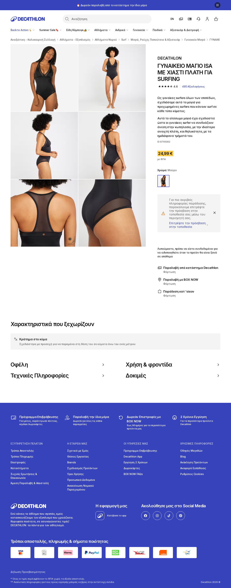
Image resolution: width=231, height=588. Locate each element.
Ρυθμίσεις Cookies (192, 474)
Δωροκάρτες (132, 468)
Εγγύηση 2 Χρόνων (136, 462)
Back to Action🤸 (21, 30)
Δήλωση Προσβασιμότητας (28, 571)
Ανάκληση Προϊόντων (194, 462)
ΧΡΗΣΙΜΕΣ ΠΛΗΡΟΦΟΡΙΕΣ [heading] (196, 443)
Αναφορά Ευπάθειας (193, 468)
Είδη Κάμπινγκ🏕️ (76, 30)
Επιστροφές (18, 462)
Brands (71, 462)
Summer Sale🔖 (49, 30)
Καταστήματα (19, 468)
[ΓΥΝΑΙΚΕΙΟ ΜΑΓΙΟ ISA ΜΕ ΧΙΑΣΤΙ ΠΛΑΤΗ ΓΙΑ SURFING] (44, 77)
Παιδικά (158, 30)
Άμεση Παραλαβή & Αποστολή (30, 483)
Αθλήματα (101, 30)
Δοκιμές (136, 375)
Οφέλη (19, 364)
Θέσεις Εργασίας (78, 456)
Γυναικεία (139, 30)
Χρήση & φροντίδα (149, 364)
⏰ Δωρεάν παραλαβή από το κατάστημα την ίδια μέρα (112, 5)
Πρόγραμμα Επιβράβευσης (140, 450)
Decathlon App (133, 456)
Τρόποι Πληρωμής (22, 456)
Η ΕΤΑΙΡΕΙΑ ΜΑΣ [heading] (77, 443)
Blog (183, 456)
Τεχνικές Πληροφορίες (40, 375)
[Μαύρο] (163, 181)
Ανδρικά (120, 30)
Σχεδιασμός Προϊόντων (82, 468)
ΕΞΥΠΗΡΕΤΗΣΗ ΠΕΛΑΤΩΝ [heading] (27, 443)
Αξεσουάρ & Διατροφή (185, 30)
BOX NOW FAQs (133, 474)
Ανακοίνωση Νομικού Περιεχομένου (80, 487)
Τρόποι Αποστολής (22, 450)
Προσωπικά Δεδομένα (81, 479)
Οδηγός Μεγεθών (191, 450)
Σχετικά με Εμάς (77, 450)
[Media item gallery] (78, 145)
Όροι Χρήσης (75, 474)
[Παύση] (217, 5)
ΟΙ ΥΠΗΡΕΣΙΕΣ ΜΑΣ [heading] (136, 443)
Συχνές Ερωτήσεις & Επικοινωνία (24, 475)
